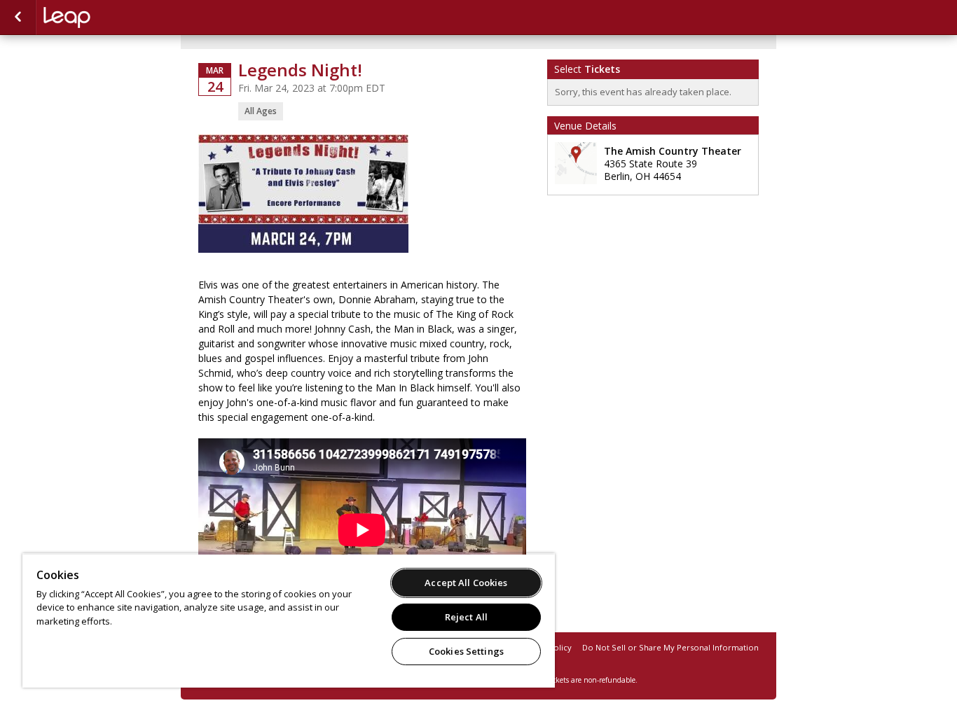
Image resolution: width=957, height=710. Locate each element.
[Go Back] (18, 17)
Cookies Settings (466, 651)
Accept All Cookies (466, 582)
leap (113, 17)
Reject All (466, 617)
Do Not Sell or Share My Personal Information (670, 647)
